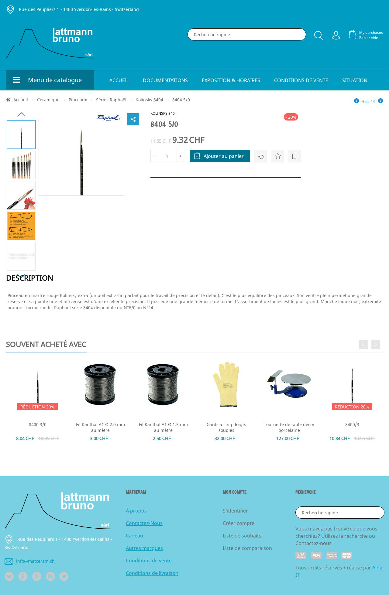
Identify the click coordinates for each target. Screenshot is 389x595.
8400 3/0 (37, 424)
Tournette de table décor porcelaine (289, 427)
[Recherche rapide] (318, 34)
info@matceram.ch (35, 561)
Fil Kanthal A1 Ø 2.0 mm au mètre (100, 427)
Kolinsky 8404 (149, 100)
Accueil (119, 80)
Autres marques (144, 548)
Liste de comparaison (247, 548)
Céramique (48, 100)
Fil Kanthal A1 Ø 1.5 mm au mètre (163, 427)
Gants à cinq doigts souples (226, 427)
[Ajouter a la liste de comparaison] (294, 156)
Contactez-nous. (314, 543)
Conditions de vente (301, 80)
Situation (354, 80)
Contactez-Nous (144, 523)
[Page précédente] (356, 101)
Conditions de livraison (152, 573)
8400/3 (352, 424)
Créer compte (238, 523)
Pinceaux (78, 100)
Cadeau (134, 535)
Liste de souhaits (242, 535)
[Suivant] (380, 101)
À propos (136, 510)
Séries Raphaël (111, 100)
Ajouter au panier (224, 156)
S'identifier (235, 510)
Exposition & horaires (231, 80)
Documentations (165, 80)
